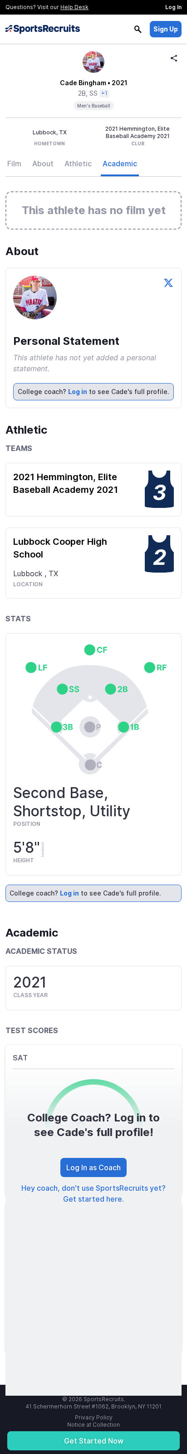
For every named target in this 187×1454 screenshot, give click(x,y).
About (43, 163)
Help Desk (74, 7)
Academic (120, 163)
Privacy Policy (94, 1417)
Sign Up (165, 29)
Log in (77, 391)
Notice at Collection (93, 1424)
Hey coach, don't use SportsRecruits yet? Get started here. (93, 1193)
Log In (173, 7)
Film (14, 163)
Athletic (78, 163)
